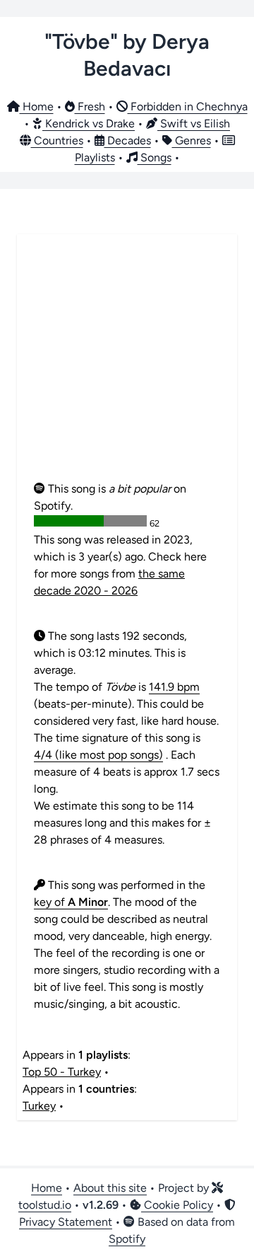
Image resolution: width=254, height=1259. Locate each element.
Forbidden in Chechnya (188, 106)
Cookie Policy (177, 1205)
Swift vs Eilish (193, 123)
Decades (127, 140)
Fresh (90, 106)
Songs (154, 157)
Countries (57, 140)
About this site (110, 1188)
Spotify (127, 1239)
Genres (191, 140)
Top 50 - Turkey (62, 1072)
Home (37, 106)
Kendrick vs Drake (88, 123)
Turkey (39, 1106)
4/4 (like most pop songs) (98, 754)
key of (71, 902)
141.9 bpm (174, 687)
